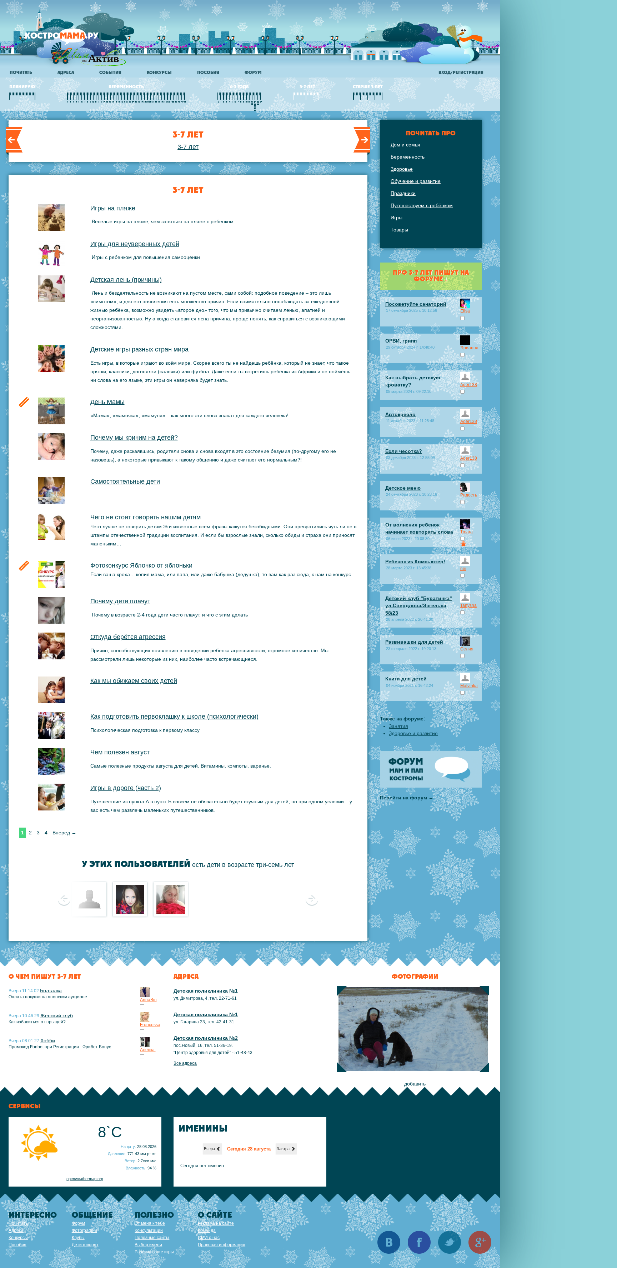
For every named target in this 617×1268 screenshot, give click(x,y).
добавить (415, 1084)
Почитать (21, 72)
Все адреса (185, 1063)
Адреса (65, 72)
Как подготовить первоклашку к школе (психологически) (174, 716)
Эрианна (469, 347)
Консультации (149, 1230)
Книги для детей (406, 679)
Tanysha (468, 605)
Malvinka (469, 685)
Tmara (466, 531)
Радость (468, 495)
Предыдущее (64, 899)
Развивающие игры (154, 1251)
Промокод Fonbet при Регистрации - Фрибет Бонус (60, 1046)
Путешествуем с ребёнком (422, 205)
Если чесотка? (403, 451)
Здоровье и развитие (413, 733)
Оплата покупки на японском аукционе (48, 996)
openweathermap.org (84, 1179)
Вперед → (64, 832)
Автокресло (400, 414)
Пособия (208, 72)
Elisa (465, 311)
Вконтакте (388, 1242)
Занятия (398, 726)
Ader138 (468, 384)
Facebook (419, 1242)
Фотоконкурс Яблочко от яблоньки (141, 565)
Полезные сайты (152, 1237)
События (110, 72)
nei (463, 568)
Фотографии (84, 1230)
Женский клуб (56, 1015)
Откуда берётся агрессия (128, 636)
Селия (466, 649)
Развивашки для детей (414, 642)
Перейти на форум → (406, 797)
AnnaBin (148, 999)
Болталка (51, 990)
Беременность (408, 157)
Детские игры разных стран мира (139, 349)
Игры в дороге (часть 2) (125, 788)
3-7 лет (188, 146)
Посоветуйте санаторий (415, 304)
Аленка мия (150, 1049)
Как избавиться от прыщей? (37, 1021)
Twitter (449, 1242)
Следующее (312, 899)
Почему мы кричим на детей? (134, 437)
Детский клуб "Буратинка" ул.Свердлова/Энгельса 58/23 (418, 605)
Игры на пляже (112, 208)
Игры (396, 217)
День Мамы (107, 401)
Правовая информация (221, 1244)
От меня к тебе (150, 1223)
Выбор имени (148, 1244)
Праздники (403, 193)
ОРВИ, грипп (401, 341)
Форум (253, 72)
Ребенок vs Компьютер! (415, 561)
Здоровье (402, 169)
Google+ (479, 1242)
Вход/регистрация (460, 72)
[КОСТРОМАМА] (73, 39)
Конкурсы (159, 72)
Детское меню (403, 488)
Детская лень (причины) (126, 279)
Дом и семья (405, 145)
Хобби (47, 1040)
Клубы (78, 1237)
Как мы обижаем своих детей (133, 680)
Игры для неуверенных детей (134, 244)
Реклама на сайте (216, 1223)
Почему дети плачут (120, 601)
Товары (399, 230)
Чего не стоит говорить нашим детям (145, 517)
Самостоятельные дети (125, 481)
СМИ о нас (209, 1237)
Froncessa (150, 1024)
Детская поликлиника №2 (206, 1038)
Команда (207, 1230)
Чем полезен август (120, 752)
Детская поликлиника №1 (206, 991)
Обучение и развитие (416, 181)
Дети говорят (85, 1244)
